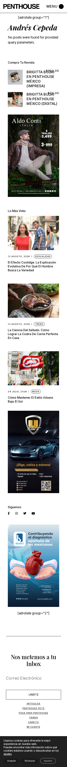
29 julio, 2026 (17, 392)
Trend (39, 324)
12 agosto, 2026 (19, 256)
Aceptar (11, 760)
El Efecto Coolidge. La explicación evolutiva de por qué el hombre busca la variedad (32, 266)
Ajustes (48, 760)
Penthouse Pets (33, 708)
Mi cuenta (33, 727)
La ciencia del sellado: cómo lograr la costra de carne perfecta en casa (33, 334)
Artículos (34, 703)
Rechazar (30, 760)
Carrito (33, 722)
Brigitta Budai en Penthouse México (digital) (41, 99)
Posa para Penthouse (33, 713)
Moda (35, 391)
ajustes (8, 753)
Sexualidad (43, 256)
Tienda (33, 717)
